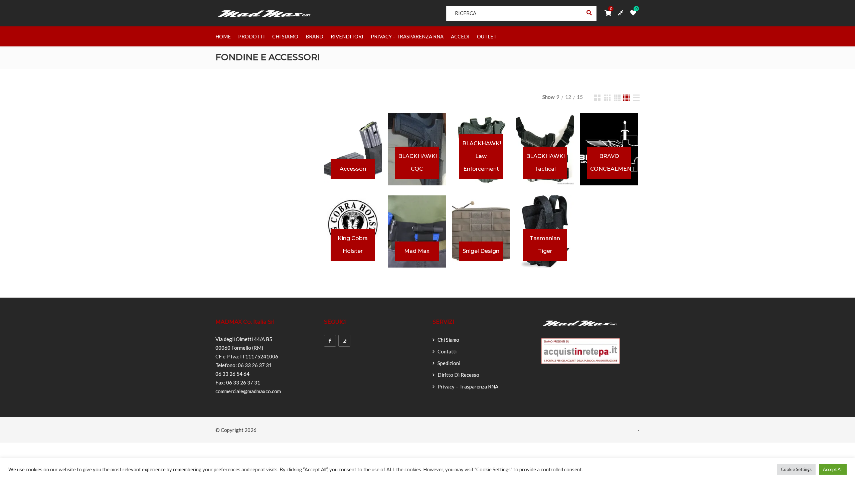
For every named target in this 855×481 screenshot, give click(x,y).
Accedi (460, 36)
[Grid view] (597, 98)
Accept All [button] (833, 469)
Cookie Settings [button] (796, 469)
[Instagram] (344, 341)
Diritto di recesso (458, 375)
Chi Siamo (285, 36)
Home (223, 36)
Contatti (447, 351)
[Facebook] (330, 341)
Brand (314, 36)
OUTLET (487, 36)
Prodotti (251, 36)
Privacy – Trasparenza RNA (407, 36)
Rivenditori (347, 36)
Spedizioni (449, 363)
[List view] (636, 98)
